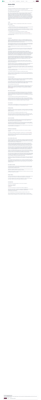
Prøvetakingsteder (18, 1)
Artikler (26, 1)
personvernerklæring (27, 32)
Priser (10, 1)
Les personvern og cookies (13, 398)
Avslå (8, 398)
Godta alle (5, 398)
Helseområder (22, 1)
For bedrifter (13, 1)
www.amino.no (9, 186)
